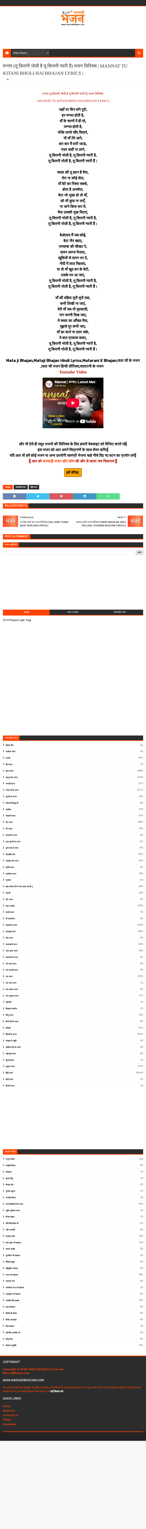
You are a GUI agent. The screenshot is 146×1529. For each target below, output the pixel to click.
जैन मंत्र (9, 829)
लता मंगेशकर (10, 1307)
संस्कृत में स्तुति (11, 1041)
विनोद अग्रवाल (11, 1320)
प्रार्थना (8, 880)
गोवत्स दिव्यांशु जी (12, 803)
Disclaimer (10, 1424)
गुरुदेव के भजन (11, 796)
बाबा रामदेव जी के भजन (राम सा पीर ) (19, 886)
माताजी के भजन (21, 487)
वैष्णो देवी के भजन (12, 1021)
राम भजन (9, 976)
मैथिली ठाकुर (10, 1262)
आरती (8, 758)
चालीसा (8, 809)
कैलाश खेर (9, 1184)
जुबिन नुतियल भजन (13, 1210)
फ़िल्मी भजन (10, 1086)
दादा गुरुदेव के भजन (13, 841)
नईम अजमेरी (10, 1230)
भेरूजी (8, 893)
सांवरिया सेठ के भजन (13, 1047)
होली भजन (9, 1079)
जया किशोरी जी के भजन (14, 1204)
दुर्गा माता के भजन (12, 848)
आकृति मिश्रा (10, 1165)
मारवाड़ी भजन (11, 931)
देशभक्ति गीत (10, 854)
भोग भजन (9, 899)
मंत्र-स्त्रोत (10, 906)
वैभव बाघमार (10, 1326)
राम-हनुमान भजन (12, 996)
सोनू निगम (9, 1339)
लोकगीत (9, 1002)
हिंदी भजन (34, 487)
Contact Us (10, 1415)
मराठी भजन (10, 912)
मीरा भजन (9, 938)
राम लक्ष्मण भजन (12, 989)
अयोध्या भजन (10, 751)
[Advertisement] (73, 36)
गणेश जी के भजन (12, 790)
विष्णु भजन (9, 1015)
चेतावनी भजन (10, 816)
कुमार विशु (9, 1178)
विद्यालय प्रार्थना (11, 1008)
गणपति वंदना (10, 783)
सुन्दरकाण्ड (10, 1060)
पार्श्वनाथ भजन (11, 874)
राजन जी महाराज (12, 1275)
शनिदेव (8, 1028)
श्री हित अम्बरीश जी (13, 1332)
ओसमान (9, 1172)
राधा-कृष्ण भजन (12, 951)
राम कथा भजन (11, 964)
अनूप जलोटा (10, 1159)
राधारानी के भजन (12, 957)
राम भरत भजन (11, 983)
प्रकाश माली (10, 1236)
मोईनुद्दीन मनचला (12, 1268)
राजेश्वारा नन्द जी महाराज (15, 1287)
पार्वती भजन (10, 867)
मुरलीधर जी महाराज (13, 1255)
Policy (7, 1419)
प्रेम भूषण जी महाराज (13, 1242)
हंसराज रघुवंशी (11, 1345)
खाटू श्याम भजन (11, 777)
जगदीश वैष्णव (11, 1197)
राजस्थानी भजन (11, 944)
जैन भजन (9, 822)
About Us (9, 1410)
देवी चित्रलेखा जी (12, 1223)
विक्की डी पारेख (11, 1313)
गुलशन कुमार (10, 1191)
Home (6, 1406)
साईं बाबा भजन (11, 1053)
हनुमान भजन (10, 1066)
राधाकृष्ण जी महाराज (13, 1294)
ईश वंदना (9, 764)
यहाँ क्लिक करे (56, 1391)
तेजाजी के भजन (11, 835)
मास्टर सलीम (10, 1249)
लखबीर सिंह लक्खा (12, 1300)
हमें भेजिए (73, 472)
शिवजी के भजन (11, 1034)
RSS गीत (9, 745)
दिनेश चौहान (10, 1217)
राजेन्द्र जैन (10, 1281)
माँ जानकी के (10, 918)
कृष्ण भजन (9, 771)
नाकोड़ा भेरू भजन (12, 861)
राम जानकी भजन (12, 970)
